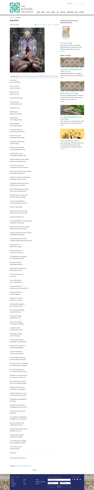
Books (53, 12)
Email (39, 24)
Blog (76, 12)
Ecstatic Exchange (21, 8)
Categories (70, 12)
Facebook (57, 24)
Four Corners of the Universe (35, 470)
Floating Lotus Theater (40, 481)
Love (29, 466)
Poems (48, 12)
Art (58, 12)
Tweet (51, 24)
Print (46, 24)
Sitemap (13, 485)
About (43, 12)
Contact (81, 12)
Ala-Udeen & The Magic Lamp (33, 470)
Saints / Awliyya (24, 466)
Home (38, 12)
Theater (62, 12)
